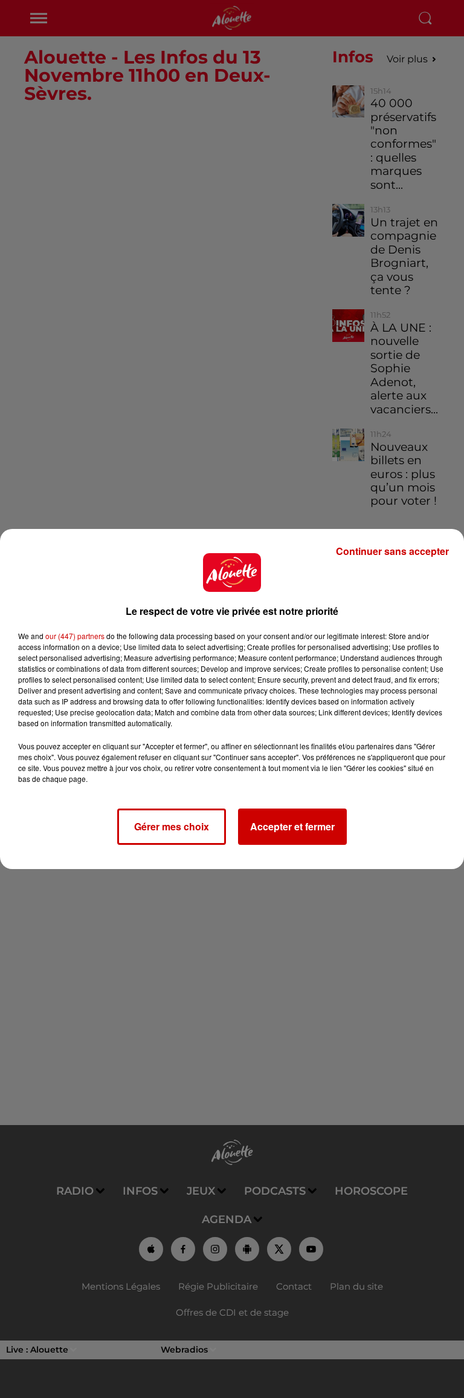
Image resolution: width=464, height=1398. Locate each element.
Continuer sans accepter (392, 551)
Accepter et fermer (292, 826)
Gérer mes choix (171, 826)
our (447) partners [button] (75, 636)
